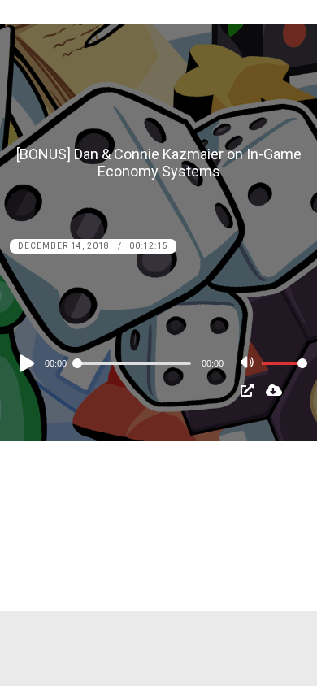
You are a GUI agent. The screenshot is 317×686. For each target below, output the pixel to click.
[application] (159, 362)
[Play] (25, 363)
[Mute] (249, 364)
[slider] (284, 376)
